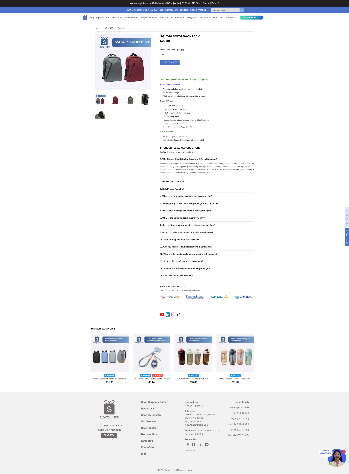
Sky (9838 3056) (241, 413)
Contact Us (231, 17)
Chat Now (109, 435)
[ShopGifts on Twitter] (200, 444)
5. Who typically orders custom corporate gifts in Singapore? (189, 203)
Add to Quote (170, 62)
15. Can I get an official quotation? (176, 276)
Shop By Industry (151, 415)
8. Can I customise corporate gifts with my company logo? (188, 225)
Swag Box (191, 17)
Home (97, 28)
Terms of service (188, 452)
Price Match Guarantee (347, 217)
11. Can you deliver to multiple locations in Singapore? (186, 247)
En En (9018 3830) (240, 430)
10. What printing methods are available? (179, 239)
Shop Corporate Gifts (99, 17)
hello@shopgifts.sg (194, 405)
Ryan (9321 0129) (240, 419)
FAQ (221, 17)
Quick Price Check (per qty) (172, 50)
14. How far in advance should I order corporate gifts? (185, 268)
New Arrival (117, 17)
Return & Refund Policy (190, 450)
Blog (214, 17)
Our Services (148, 421)
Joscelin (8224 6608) (238, 424)
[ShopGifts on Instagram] (186, 444)
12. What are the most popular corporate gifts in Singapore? (188, 254)
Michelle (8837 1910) (238, 435)
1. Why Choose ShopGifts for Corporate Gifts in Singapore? (188, 159)
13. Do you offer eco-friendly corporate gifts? (181, 261)
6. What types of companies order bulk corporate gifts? (186, 210)
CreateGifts (147, 447)
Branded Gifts (131, 17)
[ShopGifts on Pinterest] (206, 444)
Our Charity (204, 17)
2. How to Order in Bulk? (172, 182)
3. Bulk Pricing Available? (172, 189)
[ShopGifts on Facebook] (193, 444)
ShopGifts (168, 470)
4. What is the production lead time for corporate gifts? (186, 196)
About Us (164, 17)
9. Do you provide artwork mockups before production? (186, 232)
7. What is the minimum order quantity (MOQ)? (182, 218)
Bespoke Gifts (177, 17)
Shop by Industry (149, 17)
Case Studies (149, 428)
